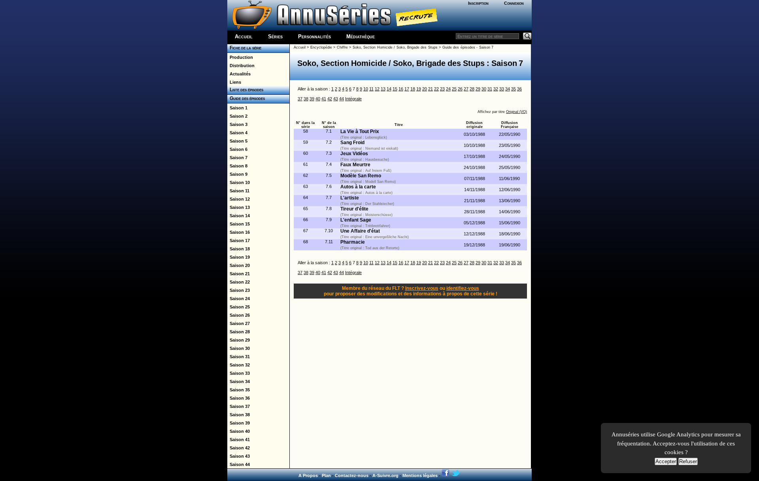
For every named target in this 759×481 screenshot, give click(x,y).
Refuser (688, 461)
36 (519, 88)
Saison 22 (238, 282)
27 (466, 88)
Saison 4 (237, 132)
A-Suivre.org (385, 475)
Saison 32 (238, 365)
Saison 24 (238, 298)
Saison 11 (238, 190)
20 (424, 88)
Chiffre (342, 47)
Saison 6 (237, 149)
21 (430, 88)
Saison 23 (238, 290)
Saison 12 (238, 199)
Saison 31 (238, 356)
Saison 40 (238, 431)
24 (448, 88)
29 (478, 88)
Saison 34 (238, 381)
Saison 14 (238, 215)
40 (317, 98)
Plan (326, 475)
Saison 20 (238, 265)
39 (312, 98)
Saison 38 (238, 414)
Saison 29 (238, 340)
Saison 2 (237, 116)
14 (389, 88)
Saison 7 (237, 157)
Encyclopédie (321, 47)
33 (501, 88)
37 (300, 98)
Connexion (514, 3)
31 (489, 88)
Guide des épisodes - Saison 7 (467, 47)
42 (329, 98)
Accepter (665, 461)
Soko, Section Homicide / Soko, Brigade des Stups (395, 47)
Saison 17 (238, 240)
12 (377, 88)
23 (442, 88)
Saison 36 (238, 398)
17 (406, 88)
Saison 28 (238, 331)
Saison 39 (238, 423)
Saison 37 (238, 406)
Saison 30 (238, 348)
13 (383, 88)
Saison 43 (238, 456)
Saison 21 (238, 273)
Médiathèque (360, 36)
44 (341, 98)
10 (365, 88)
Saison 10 (238, 182)
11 (371, 88)
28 (472, 88)
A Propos (308, 475)
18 (412, 88)
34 (507, 88)
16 (400, 88)
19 (418, 88)
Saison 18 (238, 248)
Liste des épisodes (245, 89)
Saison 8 (237, 165)
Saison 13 (238, 207)
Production (240, 57)
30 (483, 88)
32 (495, 88)
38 (306, 98)
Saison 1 (237, 107)
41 (323, 98)
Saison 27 (238, 323)
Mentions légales (420, 475)
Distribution (241, 65)
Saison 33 (238, 373)
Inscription (478, 3)
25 (454, 88)
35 (513, 88)
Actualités (239, 73)
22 (436, 88)
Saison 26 (238, 315)
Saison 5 (237, 141)
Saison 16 (238, 232)
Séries (275, 36)
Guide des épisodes (246, 98)
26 (460, 88)
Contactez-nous (351, 475)
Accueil (244, 36)
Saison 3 (237, 124)
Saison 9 (237, 174)
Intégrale (353, 98)
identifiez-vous (462, 288)
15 (395, 88)
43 (335, 98)
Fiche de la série (244, 48)
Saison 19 (238, 257)
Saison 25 (238, 306)
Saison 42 (238, 447)
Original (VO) (516, 112)
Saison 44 (238, 464)
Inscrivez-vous (421, 288)
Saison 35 (238, 389)
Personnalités (314, 36)
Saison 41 (238, 439)
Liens (234, 82)
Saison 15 (238, 224)
